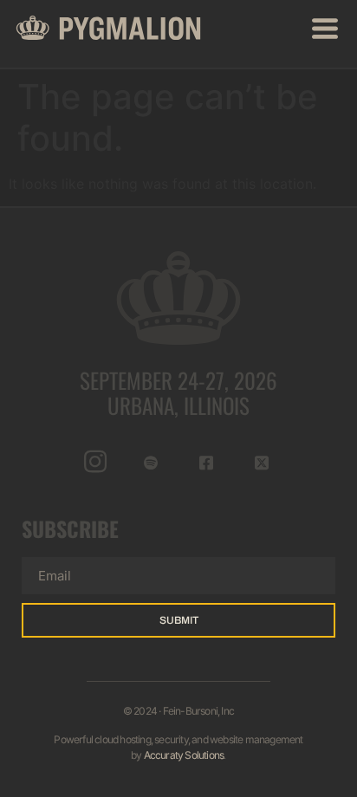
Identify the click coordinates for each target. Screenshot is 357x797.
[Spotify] (151, 462)
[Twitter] (262, 462)
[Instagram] (96, 462)
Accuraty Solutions (184, 754)
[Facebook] (206, 462)
